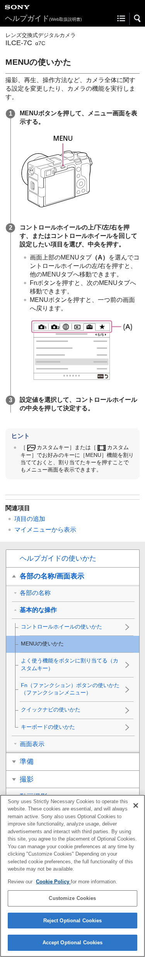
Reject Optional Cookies (72, 920)
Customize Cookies (72, 898)
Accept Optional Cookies (73, 942)
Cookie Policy (53, 882)
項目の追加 (29, 519)
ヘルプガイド (43, 18)
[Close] (135, 805)
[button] (137, 18)
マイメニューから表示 (45, 529)
